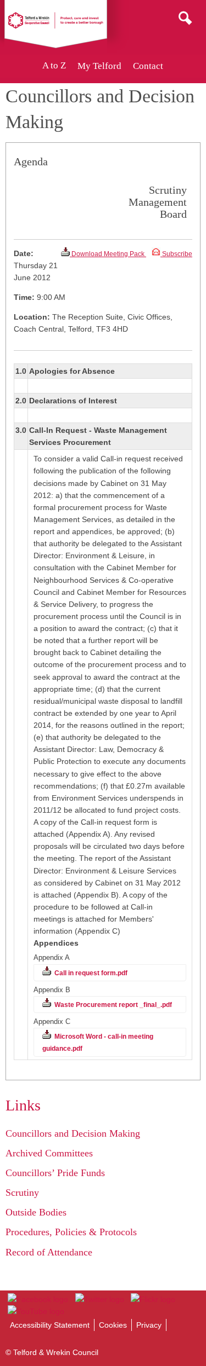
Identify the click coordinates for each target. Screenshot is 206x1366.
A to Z (54, 66)
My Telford (99, 66)
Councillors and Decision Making (72, 1133)
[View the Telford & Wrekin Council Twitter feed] (99, 1299)
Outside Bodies (35, 1212)
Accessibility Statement (50, 1325)
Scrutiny (22, 1192)
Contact (148, 66)
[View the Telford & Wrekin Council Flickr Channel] (153, 1299)
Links (23, 1105)
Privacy (149, 1325)
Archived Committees (49, 1153)
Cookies (113, 1325)
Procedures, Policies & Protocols (71, 1231)
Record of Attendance (48, 1252)
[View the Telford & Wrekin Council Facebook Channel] (37, 1299)
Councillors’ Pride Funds (55, 1172)
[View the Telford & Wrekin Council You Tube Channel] (35, 1311)
